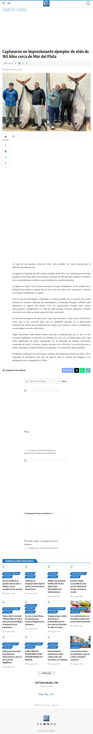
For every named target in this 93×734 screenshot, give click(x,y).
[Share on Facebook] (15, 63)
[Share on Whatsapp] (23, 63)
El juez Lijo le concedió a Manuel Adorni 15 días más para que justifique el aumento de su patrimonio (12, 621)
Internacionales (78, 573)
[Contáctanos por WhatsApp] (41, 695)
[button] (4, 3)
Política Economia (11, 573)
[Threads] (54, 724)
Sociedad (30, 577)
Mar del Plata (9, 10)
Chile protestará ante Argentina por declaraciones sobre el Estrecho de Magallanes (12, 657)
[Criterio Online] (46, 3)
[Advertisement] (46, 30)
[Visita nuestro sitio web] (46, 695)
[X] (41, 724)
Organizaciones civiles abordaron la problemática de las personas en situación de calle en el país (57, 621)
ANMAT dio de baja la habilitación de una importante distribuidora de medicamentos (57, 586)
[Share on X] (19, 63)
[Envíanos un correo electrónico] (52, 695)
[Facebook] (38, 724)
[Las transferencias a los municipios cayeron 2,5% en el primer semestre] (80, 642)
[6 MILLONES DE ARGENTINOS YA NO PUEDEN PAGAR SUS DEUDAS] (35, 642)
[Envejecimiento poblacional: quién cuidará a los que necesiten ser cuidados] (58, 642)
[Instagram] (51, 724)
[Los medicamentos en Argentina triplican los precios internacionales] (80, 607)
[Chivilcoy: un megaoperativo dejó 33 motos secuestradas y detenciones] (35, 571)
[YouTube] (44, 724)
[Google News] (48, 724)
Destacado (31, 605)
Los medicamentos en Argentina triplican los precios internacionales (80, 619)
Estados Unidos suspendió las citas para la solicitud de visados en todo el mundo (78, 586)
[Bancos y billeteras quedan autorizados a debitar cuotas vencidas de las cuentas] (12, 571)
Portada (22, 10)
